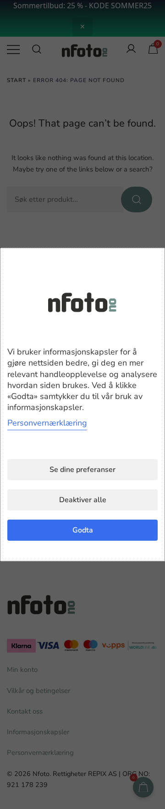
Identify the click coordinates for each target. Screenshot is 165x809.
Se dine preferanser (83, 470)
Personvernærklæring (47, 422)
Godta (82, 530)
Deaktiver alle (82, 500)
